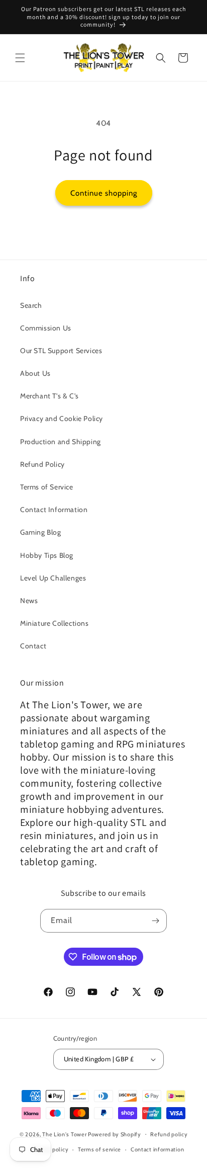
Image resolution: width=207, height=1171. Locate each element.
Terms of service (99, 1149)
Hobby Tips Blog (46, 555)
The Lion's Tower (64, 1133)
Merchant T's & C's (49, 395)
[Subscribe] (155, 921)
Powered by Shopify (114, 1133)
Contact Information (53, 509)
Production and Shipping (60, 441)
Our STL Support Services (61, 350)
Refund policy (168, 1134)
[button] (20, 58)
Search (31, 305)
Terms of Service (46, 486)
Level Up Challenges (53, 577)
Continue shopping (103, 193)
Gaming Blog (40, 532)
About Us (35, 373)
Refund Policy (42, 464)
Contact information (157, 1149)
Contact (33, 645)
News (29, 600)
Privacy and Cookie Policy (61, 418)
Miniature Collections (54, 623)
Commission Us (45, 327)
